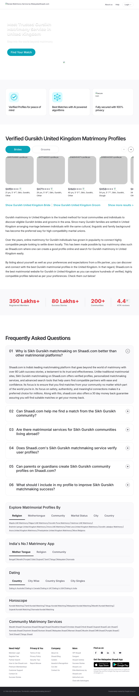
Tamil (46, 559)
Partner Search (14, 660)
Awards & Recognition (59, 663)
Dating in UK (46, 588)
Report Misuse (35, 663)
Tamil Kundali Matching (34, 606)
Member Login (14, 653)
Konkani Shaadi (44, 630)
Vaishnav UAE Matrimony (81, 523)
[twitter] (114, 653)
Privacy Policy (35, 656)
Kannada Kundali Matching (43, 609)
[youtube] (120, 653)
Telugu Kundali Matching (55, 606)
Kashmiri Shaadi (30, 630)
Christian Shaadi (74, 627)
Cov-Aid (54, 667)
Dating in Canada (33, 588)
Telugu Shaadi (27, 634)
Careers (54, 660)
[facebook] (96, 653)
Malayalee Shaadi (60, 630)
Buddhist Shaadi (59, 627)
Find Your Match (21, 52)
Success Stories (15, 677)
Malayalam (61, 559)
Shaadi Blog (56, 656)
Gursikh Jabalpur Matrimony (111, 527)
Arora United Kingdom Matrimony (23, 530)
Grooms (45, 149)
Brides (18, 149)
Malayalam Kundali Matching (79, 606)
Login (127, 4)
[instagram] (102, 653)
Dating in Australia (16, 588)
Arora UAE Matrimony (56, 527)
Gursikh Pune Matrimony (59, 523)
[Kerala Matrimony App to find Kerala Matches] (102, 664)
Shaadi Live (76, 667)
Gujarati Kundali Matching (19, 609)
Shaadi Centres (78, 660)
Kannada (70, 559)
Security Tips (35, 660)
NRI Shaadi (100, 630)
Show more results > (121, 205)
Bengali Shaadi (45, 627)
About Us (54, 653)
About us (109, 4)
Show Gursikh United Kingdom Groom (76, 205)
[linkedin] (108, 653)
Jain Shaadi (112, 627)
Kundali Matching (16, 606)
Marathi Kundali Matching (102, 606)
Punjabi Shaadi (112, 630)
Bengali (12, 559)
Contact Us (13, 674)
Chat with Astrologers (80, 681)
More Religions (79, 530)
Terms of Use (35, 653)
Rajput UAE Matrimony (38, 523)
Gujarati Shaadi (100, 627)
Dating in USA (58, 588)
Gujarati (40, 559)
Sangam (75, 656)
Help (117, 4)
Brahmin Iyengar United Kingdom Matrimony (27, 527)
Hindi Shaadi (87, 627)
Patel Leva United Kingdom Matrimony (82, 527)
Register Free (14, 656)
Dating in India (71, 588)
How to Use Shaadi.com (18, 663)
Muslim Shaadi (88, 630)
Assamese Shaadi (30, 627)
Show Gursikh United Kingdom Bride (27, 205)
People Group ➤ (130, 691)
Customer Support (16, 670)
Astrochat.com (78, 677)
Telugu (53, 559)
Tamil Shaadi (14, 634)
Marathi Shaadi (15, 627)
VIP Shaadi (76, 653)
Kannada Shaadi (16, 630)
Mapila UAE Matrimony (18, 523)
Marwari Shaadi (74, 630)
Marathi (20, 559)
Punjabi (27, 559)
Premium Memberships (18, 667)
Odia (33, 559)
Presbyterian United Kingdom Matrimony (55, 530)
